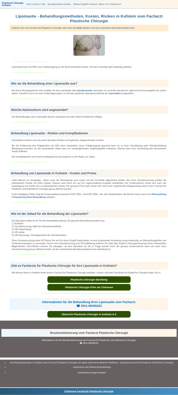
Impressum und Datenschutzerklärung (92, 367)
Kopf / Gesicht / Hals (36, 4)
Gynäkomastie (84, 90)
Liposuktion (115, 93)
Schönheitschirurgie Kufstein (92, 372)
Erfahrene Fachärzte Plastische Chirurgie (89, 391)
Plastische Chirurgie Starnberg (89, 279)
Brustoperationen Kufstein (59, 4)
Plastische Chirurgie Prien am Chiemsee (89, 287)
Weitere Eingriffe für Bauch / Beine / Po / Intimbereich (97, 4)
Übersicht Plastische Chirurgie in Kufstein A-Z (89, 314)
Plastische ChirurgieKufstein (12, 4)
